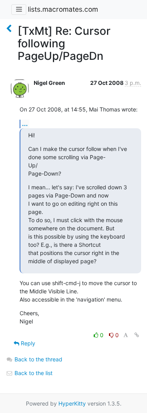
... (25, 123)
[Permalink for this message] (136, 335)
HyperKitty (72, 403)
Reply (27, 343)
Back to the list (33, 373)
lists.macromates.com (63, 9)
